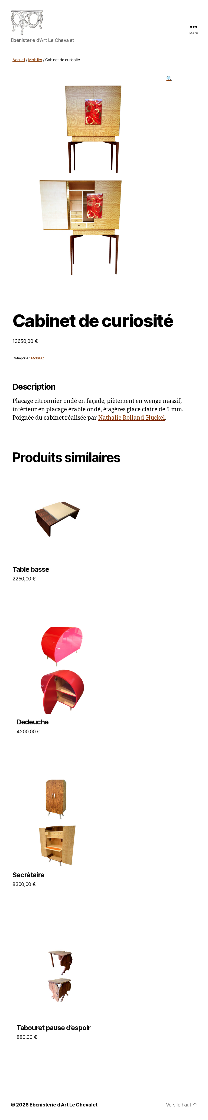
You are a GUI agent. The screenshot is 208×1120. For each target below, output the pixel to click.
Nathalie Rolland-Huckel (131, 418)
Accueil (18, 59)
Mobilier (35, 59)
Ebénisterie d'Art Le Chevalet (63, 1105)
